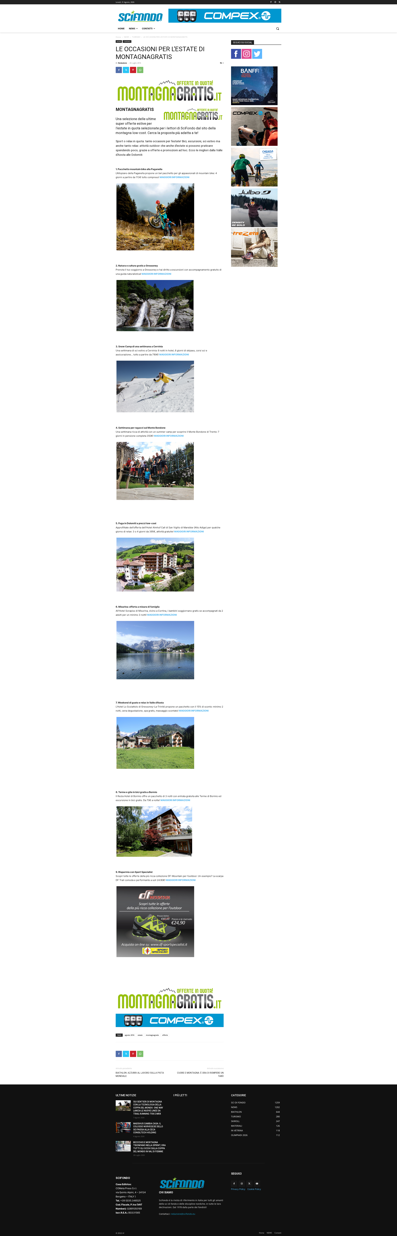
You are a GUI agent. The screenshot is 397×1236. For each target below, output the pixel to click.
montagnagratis (152, 1035)
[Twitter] (279, 2)
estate (140, 1035)
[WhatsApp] (140, 70)
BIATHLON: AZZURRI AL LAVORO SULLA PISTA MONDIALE (140, 1074)
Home (118, 37)
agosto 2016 (129, 1035)
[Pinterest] (133, 70)
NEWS (126, 37)
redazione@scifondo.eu (183, 1213)
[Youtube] (257, 1184)
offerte (165, 1035)
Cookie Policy (254, 1189)
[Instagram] (275, 2)
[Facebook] (271, 2)
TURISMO (136, 37)
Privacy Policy (238, 1189)
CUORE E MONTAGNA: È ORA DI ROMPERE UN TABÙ (200, 1074)
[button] (277, 28)
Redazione (122, 63)
